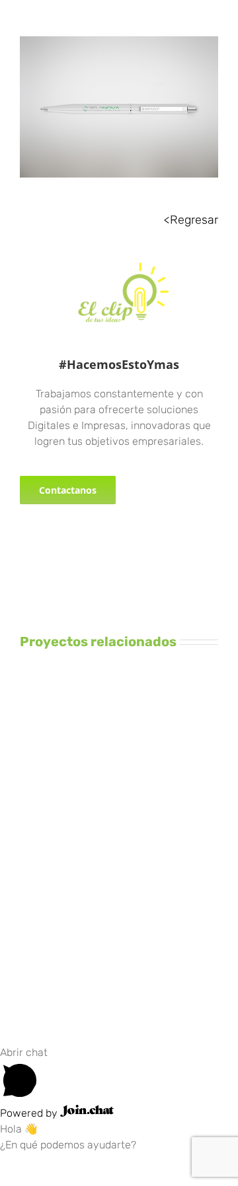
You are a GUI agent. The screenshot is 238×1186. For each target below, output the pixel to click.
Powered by (30, 1113)
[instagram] (45, 544)
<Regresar (191, 220)
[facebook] (24, 544)
